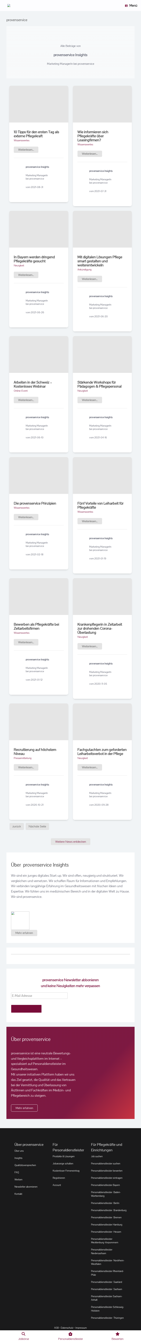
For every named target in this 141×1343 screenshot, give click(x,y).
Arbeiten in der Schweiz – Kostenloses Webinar (33, 384)
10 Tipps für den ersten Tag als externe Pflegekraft (36, 133)
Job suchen (97, 1156)
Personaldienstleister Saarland (106, 1282)
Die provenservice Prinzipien (35, 503)
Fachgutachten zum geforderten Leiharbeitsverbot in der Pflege (102, 751)
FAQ (17, 1172)
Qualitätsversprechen (25, 1165)
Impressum (81, 1327)
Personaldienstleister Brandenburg (108, 1210)
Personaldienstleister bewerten (106, 1170)
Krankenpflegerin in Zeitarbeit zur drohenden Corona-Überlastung (99, 628)
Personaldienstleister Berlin (105, 1203)
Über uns (19, 1150)
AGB (56, 1327)
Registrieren (59, 1177)
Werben (18, 1179)
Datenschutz (67, 1327)
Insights (18, 1158)
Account (57, 1185)
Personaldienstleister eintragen (106, 1177)
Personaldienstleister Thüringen (107, 1317)
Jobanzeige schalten (63, 1163)
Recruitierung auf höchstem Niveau (35, 751)
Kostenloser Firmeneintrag (66, 1170)
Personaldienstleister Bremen (106, 1217)
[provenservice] (9, 5)
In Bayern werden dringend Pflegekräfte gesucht (34, 259)
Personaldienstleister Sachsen (106, 1289)
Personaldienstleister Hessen (106, 1231)
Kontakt (18, 1193)
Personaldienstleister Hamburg (106, 1224)
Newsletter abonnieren (26, 1186)
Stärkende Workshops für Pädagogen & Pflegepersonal (99, 384)
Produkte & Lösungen (64, 1156)
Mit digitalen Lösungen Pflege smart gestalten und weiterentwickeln (99, 261)
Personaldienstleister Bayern (105, 1185)
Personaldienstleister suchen (105, 1163)
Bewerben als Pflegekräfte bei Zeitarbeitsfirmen (36, 626)
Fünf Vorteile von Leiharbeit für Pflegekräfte (100, 505)
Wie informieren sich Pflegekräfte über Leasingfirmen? (92, 135)
